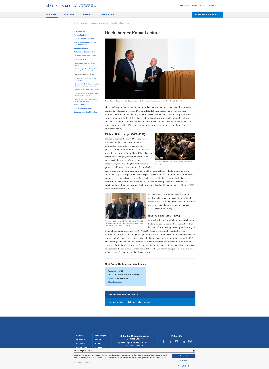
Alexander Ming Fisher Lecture (85, 55)
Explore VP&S (79, 31)
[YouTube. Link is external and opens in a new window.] (176, 341)
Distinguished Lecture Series (99, 23)
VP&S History (79, 105)
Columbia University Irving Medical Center (106, 323)
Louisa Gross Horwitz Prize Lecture (87, 89)
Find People (184, 6)
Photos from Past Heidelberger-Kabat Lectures (129, 302)
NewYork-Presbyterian (134, 323)
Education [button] (69, 14)
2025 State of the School (83, 108)
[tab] (150, 294)
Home (76, 23)
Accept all (183, 356)
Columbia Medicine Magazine (85, 112)
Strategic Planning (81, 48)
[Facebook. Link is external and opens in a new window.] (163, 341)
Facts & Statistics (80, 35)
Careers (98, 347)
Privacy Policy (183, 366)
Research (80, 344)
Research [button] (88, 14)
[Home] (72, 5)
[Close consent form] (193, 350)
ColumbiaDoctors (165, 323)
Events (194, 6)
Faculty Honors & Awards (84, 39)
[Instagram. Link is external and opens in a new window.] (190, 341)
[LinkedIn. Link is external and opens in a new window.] (183, 341)
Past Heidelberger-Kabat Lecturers (124, 294)
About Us (84, 23)
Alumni (202, 6)
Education (80, 340)
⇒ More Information (115, 282)
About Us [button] (51, 14)
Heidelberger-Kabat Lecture (84, 74)
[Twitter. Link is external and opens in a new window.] (170, 341)
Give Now (213, 6)
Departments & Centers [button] (206, 14)
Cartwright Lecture (81, 59)
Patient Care (108, 14)
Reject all (183, 360)
